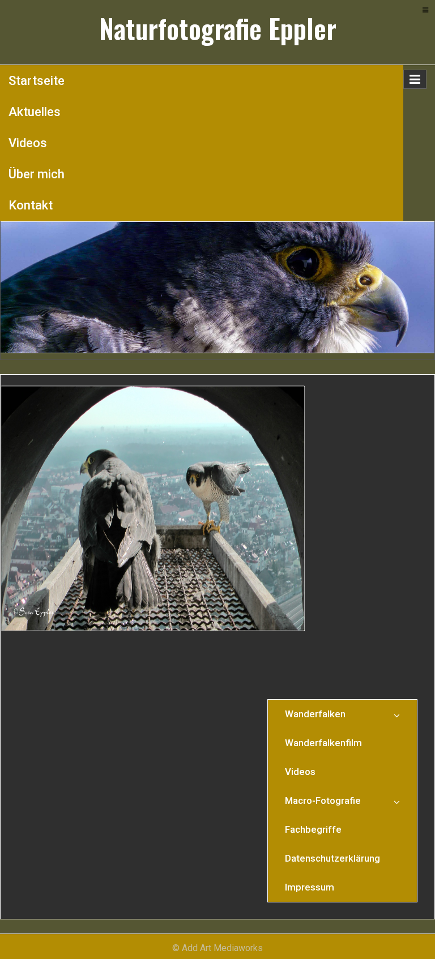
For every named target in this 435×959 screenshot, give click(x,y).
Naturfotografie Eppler (217, 28)
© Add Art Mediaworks (217, 948)
